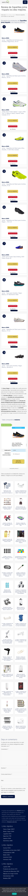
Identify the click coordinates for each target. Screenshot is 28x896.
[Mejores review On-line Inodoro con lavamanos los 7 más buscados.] (20, 720)
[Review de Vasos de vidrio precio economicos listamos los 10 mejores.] (20, 501)
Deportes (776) (7, 836)
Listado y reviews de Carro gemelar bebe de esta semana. (7, 524)
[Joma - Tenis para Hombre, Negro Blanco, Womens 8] (19, 356)
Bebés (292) (6, 855)
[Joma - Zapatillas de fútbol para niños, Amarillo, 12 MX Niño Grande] (19, 138)
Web (2, 780)
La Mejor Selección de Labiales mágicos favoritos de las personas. (7, 710)
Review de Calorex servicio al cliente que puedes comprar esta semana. (20, 676)
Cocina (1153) (7, 848)
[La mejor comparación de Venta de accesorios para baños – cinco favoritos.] (20, 485)
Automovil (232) (7, 857)
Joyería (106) (6, 866)
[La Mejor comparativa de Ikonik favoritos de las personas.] (20, 686)
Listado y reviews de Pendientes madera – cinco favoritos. (7, 508)
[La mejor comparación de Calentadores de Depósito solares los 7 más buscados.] (7, 686)
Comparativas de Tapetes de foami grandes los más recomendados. (20, 557)
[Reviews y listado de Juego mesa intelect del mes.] (20, 517)
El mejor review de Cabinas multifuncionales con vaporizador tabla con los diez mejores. (7, 641)
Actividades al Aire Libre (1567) (11, 850)
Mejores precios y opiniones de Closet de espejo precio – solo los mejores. (21, 541)
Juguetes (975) (7, 833)
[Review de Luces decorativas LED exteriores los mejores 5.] (7, 485)
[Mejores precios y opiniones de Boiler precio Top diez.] (20, 601)
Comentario (4, 749)
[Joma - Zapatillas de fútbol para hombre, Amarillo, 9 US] (19, 175)
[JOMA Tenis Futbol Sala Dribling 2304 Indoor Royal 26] (19, 247)
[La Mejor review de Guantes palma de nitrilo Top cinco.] (7, 551)
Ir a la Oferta (12, 47)
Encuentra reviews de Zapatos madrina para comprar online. (7, 540)
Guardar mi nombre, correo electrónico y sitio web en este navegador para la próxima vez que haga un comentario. (13, 790)
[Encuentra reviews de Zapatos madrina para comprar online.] (7, 533)
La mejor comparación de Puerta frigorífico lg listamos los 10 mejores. (7, 624)
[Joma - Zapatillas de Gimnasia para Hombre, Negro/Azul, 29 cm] (19, 30)
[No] (26, 891)
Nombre (3, 768)
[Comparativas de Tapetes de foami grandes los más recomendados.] (20, 551)
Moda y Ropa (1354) (8, 831)
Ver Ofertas (13, 56)
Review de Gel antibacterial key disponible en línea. (7, 591)
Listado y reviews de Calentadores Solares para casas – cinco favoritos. (20, 574)
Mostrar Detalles (14, 57)
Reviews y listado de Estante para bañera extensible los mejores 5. (20, 658)
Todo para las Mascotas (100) (11, 871)
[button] (25, 2)
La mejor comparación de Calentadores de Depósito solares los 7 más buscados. (7, 693)
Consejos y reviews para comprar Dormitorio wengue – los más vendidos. (7, 574)
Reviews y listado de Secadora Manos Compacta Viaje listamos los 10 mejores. (7, 658)
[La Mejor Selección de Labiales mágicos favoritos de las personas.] (7, 703)
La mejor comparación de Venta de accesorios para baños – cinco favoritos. (20, 492)
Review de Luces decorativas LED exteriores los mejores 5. (7, 492)
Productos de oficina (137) (10, 869)
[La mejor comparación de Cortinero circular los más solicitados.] (20, 634)
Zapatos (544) (7, 838)
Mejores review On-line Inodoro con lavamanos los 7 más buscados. (21, 727)
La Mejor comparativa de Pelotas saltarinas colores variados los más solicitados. (20, 710)
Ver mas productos (6, 425)
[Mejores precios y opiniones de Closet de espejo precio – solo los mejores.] (20, 533)
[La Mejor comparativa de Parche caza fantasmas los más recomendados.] (20, 618)
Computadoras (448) (9, 852)
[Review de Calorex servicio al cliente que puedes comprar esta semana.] (20, 668)
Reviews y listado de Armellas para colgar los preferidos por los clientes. (7, 728)
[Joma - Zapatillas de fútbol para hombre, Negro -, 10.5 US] (19, 211)
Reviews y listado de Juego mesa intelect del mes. (21, 524)
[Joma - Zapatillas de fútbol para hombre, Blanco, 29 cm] (19, 66)
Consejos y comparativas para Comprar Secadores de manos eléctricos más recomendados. (20, 591)
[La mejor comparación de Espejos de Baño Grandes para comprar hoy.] (7, 668)
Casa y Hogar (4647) (9, 829)
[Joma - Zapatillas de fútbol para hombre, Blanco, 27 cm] (19, 320)
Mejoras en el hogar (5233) (10, 873)
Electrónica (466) (8, 840)
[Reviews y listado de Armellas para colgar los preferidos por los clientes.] (7, 720)
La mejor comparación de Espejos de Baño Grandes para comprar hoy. (7, 675)
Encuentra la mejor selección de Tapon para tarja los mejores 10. (7, 608)
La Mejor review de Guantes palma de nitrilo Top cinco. (7, 557)
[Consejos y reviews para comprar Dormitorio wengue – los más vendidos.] (7, 567)
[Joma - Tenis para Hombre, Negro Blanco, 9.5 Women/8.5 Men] (19, 283)
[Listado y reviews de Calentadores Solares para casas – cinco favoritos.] (20, 567)
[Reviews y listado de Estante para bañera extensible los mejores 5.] (20, 651)
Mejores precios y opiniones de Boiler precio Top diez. (21, 608)
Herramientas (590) (8, 876)
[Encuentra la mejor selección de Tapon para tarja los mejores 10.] (7, 601)
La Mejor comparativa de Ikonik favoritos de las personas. (20, 692)
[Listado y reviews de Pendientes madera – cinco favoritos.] (7, 501)
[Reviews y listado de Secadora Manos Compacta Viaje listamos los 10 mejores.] (7, 651)
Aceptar (14, 893)
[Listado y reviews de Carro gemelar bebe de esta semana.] (7, 517)
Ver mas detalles (18, 461)
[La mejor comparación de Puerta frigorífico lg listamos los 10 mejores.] (7, 618)
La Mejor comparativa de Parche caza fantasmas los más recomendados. (20, 624)
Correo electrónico (6, 774)
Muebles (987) (7, 878)
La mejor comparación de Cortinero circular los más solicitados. (20, 640)
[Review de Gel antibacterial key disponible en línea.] (7, 584)
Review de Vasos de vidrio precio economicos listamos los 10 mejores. (20, 508)
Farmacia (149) (7, 859)
